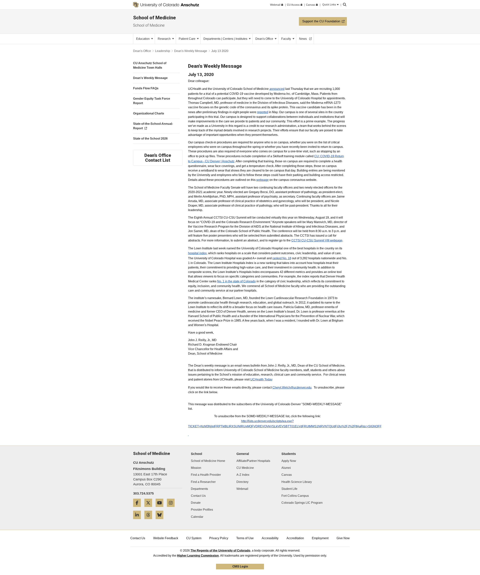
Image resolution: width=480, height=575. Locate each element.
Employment (320, 538)
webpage (262, 179)
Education (143, 38)
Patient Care (187, 38)
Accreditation (295, 538)
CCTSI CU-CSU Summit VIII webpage (316, 240)
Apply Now (288, 460)
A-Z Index (242, 474)
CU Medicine (245, 467)
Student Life (289, 488)
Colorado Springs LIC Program (301, 502)
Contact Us (198, 495)
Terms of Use (245, 538)
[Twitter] (149, 508)
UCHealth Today (261, 379)
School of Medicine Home (208, 460)
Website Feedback (165, 538)
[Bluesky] (161, 520)
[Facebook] (138, 508)
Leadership (162, 51)
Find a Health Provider (206, 474)
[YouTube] (161, 508)
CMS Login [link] (240, 566)
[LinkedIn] (138, 520)
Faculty (286, 38)
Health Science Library (296, 481)
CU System (193, 538)
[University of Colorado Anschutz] (166, 4)
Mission (196, 467)
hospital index (197, 253)
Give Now (343, 538)
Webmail (242, 488)
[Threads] (149, 520)
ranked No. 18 (281, 258)
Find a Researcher (203, 481)
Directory (242, 481)
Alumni (286, 467)
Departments (199, 488)
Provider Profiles (202, 509)
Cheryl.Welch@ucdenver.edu (291, 387)
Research (164, 38)
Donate (196, 502)
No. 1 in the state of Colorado (236, 281)
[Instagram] (172, 508)
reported (262, 112)
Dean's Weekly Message (190, 51)
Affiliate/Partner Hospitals (253, 460)
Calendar (197, 516)
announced (276, 88)
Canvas (286, 474)
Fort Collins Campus (295, 495)
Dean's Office (264, 38)
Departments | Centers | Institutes (225, 38)
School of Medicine (154, 17)
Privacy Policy (218, 538)
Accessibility (270, 538)
